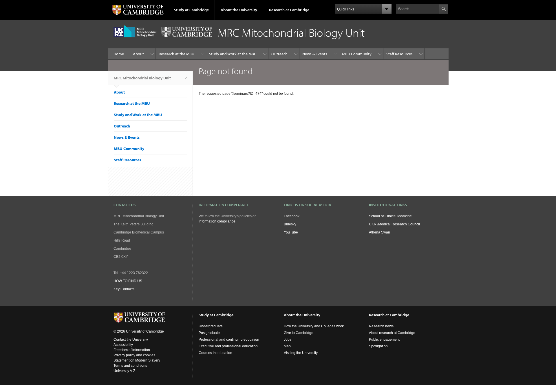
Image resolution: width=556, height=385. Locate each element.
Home (119, 53)
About (138, 53)
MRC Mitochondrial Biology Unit (142, 78)
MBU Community (357, 53)
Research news (381, 326)
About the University (239, 9)
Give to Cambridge (298, 333)
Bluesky (290, 224)
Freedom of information (132, 350)
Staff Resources (399, 53)
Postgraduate (209, 333)
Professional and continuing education (229, 339)
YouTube (291, 232)
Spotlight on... (379, 346)
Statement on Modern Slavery (137, 360)
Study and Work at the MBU (233, 53)
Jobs (287, 339)
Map (287, 346)
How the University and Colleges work (314, 326)
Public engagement (384, 339)
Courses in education (215, 353)
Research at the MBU (176, 53)
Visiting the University (301, 353)
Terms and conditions (130, 366)
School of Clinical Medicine (390, 216)
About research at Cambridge (392, 333)
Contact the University (131, 339)
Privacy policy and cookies (134, 355)
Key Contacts (124, 289)
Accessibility (123, 345)
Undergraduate (211, 326)
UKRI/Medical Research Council (394, 224)
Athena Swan (379, 232)
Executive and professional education (228, 346)
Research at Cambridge (289, 9)
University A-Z (124, 371)
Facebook (291, 216)
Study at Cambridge (191, 9)
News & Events (314, 53)
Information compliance (217, 221)
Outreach (279, 53)
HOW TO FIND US (128, 281)
